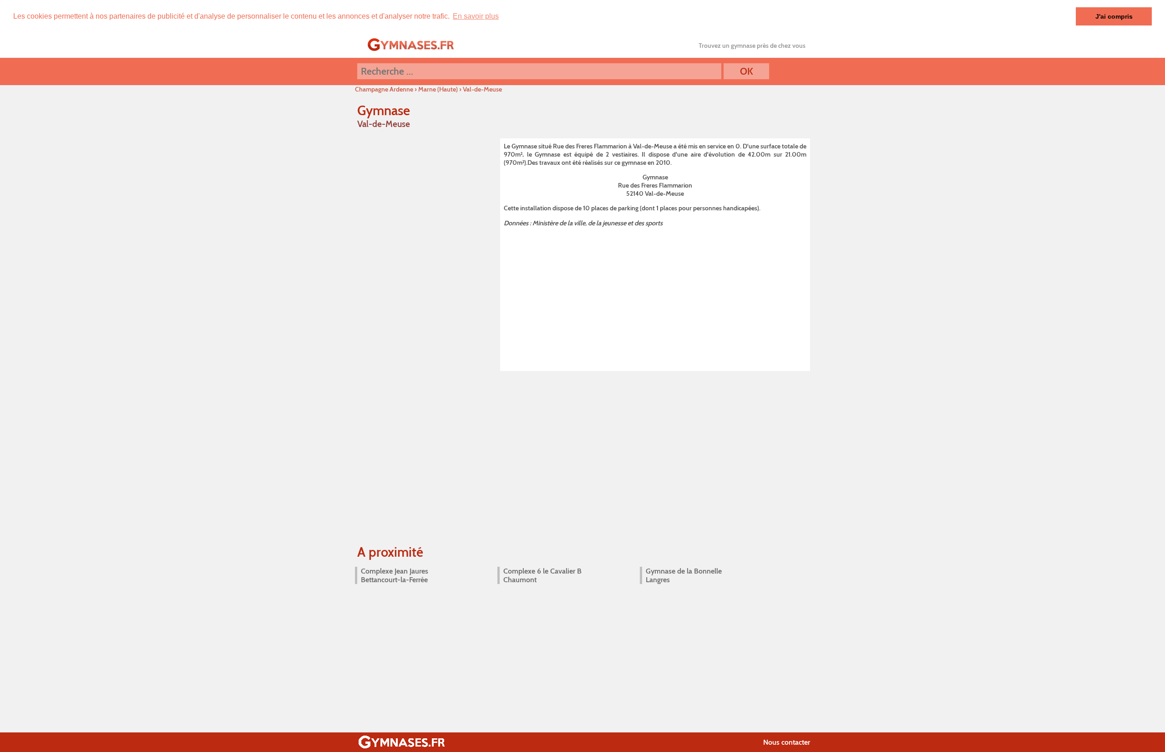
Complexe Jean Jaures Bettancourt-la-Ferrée (394, 575)
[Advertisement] (655, 297)
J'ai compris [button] (1114, 16)
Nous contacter (786, 742)
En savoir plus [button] (476, 16)
